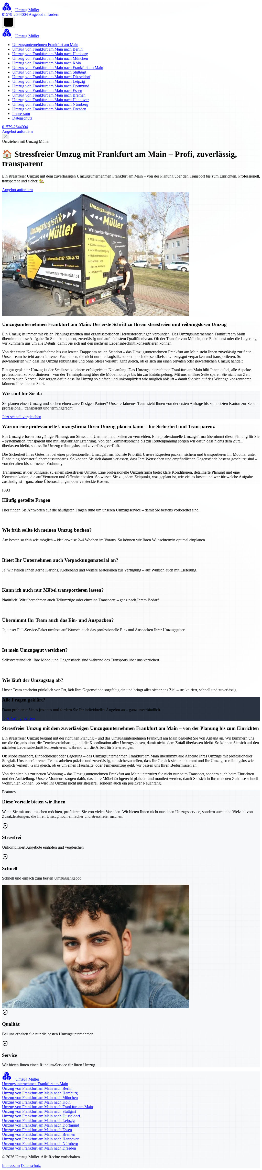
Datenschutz (22, 118)
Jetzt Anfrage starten (18, 718)
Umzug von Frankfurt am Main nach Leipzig (48, 81)
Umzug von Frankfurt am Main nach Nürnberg (50, 104)
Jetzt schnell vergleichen (21, 417)
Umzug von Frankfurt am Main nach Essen (47, 90)
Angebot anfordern (44, 14)
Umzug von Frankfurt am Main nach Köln (46, 63)
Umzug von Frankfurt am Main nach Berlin (47, 49)
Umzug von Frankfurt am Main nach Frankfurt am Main (57, 67)
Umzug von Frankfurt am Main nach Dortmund (50, 86)
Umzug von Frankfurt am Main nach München (50, 58)
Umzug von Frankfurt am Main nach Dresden (49, 109)
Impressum (21, 113)
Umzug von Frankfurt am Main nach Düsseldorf (51, 77)
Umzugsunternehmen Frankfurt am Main (45, 44)
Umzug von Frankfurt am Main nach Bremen (48, 95)
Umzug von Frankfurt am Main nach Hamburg (50, 54)
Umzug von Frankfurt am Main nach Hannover (50, 100)
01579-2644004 (15, 14)
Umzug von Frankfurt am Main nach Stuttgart (49, 72)
